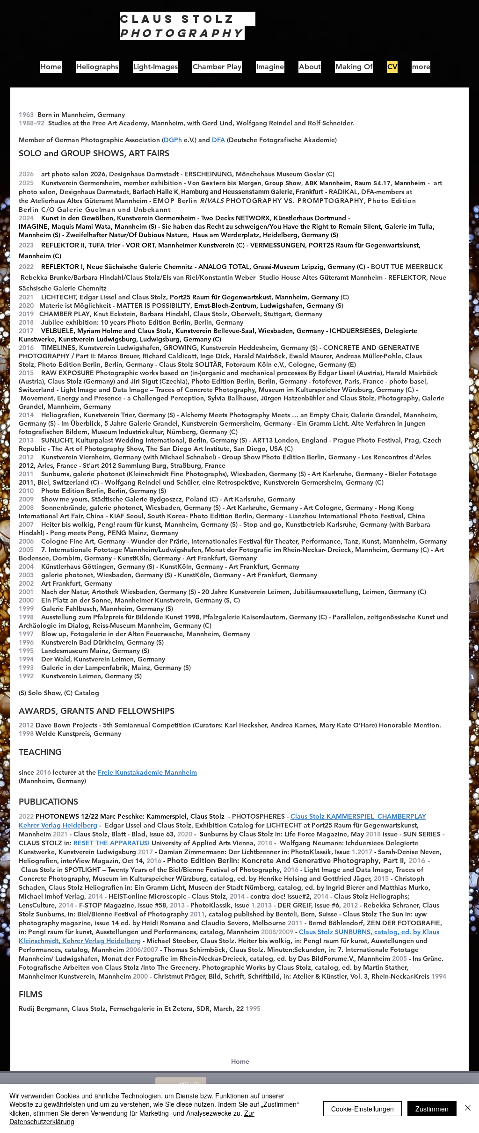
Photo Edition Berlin (159, 322)
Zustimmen (432, 1108)
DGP (171, 140)
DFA (218, 140)
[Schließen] (467, 1108)
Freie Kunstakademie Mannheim (147, 772)
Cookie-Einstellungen (362, 1108)
